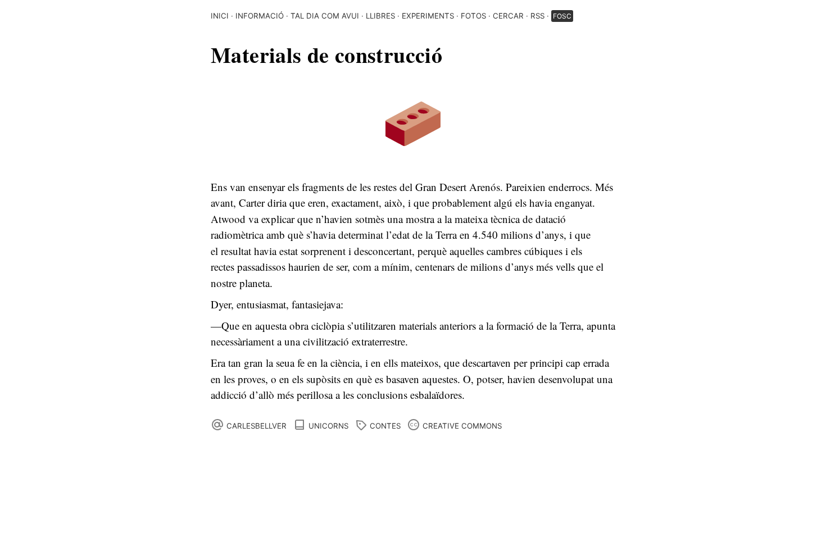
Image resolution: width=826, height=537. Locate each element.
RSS (537, 15)
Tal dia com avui (325, 15)
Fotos (473, 15)
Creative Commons (462, 425)
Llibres (380, 15)
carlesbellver (256, 425)
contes (385, 425)
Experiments (428, 15)
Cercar (508, 15)
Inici (220, 15)
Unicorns (328, 425)
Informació (259, 15)
